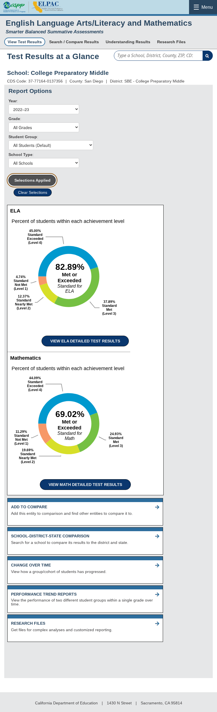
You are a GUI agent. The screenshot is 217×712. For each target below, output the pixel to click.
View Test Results (25, 42)
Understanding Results (128, 42)
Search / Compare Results (74, 42)
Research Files (171, 42)
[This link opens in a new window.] (46, 12)
